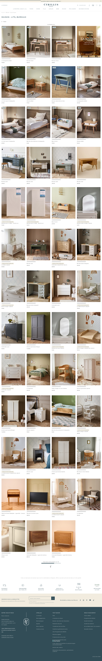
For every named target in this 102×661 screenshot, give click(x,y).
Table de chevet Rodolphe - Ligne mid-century (38, 595)
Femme (31, 8)
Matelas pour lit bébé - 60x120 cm (35, 223)
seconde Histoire (84, 8)
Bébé (57, 8)
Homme (38, 8)
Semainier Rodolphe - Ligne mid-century (87, 635)
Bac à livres (55, 141)
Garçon (51, 8)
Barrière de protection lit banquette (35, 141)
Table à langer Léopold (82, 431)
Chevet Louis (30, 471)
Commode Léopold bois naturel (59, 264)
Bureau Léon (4, 181)
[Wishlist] (96, 5)
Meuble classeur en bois (83, 555)
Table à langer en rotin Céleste (59, 388)
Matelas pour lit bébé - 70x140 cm (9, 223)
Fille (44, 8)
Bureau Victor (30, 60)
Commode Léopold (6, 389)
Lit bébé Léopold (5, 264)
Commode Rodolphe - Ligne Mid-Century (62, 555)
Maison (64, 8)
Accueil (3, 12)
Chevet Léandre (30, 430)
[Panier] (100, 5)
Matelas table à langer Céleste (84, 223)
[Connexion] (89, 5)
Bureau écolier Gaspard (83, 263)
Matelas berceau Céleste (58, 348)
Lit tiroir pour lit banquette (8, 101)
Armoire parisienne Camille (83, 388)
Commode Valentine (57, 595)
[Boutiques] (93, 5)
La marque (4, 5)
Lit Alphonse (30, 388)
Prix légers (72, 8)
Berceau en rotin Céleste (83, 471)
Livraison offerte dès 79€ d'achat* (52, 1)
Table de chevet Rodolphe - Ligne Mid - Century (13, 513)
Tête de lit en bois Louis (32, 513)
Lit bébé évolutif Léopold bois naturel (10, 473)
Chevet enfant (30, 101)
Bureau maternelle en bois (58, 101)
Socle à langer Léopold (7, 306)
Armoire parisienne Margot (33, 346)
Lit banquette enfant (6, 60)
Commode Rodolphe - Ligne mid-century (37, 555)
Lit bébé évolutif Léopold (83, 306)
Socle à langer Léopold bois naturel (85, 348)
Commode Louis (56, 305)
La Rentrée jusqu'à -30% (20, 8)
